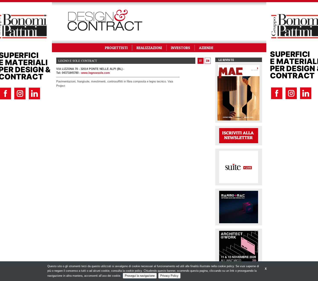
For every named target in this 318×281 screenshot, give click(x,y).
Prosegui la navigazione (140, 275)
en (207, 61)
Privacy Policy (169, 275)
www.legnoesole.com (95, 72)
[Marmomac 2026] (238, 207)
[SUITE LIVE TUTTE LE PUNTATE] (238, 167)
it (200, 61)
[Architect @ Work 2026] (238, 247)
